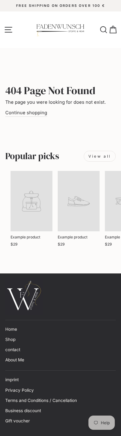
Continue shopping (26, 113)
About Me (14, 359)
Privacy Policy (19, 390)
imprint (12, 379)
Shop (10, 339)
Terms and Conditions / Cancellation (41, 400)
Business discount (23, 410)
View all (99, 156)
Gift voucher (17, 420)
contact (12, 349)
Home (11, 329)
